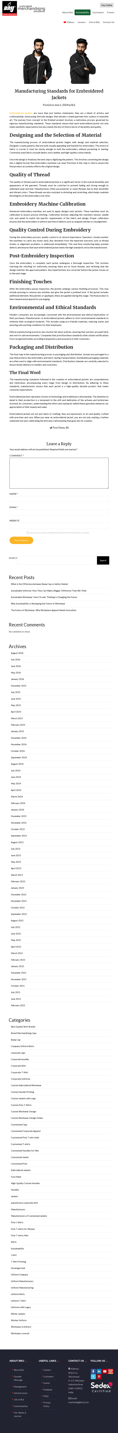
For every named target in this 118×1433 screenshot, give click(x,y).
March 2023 (17, 875)
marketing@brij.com (78, 1402)
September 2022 (19, 914)
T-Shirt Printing (18, 1261)
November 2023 (18, 822)
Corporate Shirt (18, 1065)
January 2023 (17, 888)
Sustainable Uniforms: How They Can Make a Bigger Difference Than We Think (48, 590)
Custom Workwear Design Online (27, 1118)
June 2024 (16, 777)
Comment (16, 455)
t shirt (14, 1255)
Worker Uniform (18, 1320)
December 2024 (18, 738)
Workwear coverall (20, 1333)
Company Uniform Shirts (22, 1046)
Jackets (14, 1196)
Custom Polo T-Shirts (21, 1105)
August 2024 (17, 764)
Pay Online (106, 5)
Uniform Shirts (18, 1294)
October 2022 (18, 907)
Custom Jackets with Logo (23, 1098)
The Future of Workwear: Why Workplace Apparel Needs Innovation (43, 610)
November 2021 (18, 979)
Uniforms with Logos (21, 1307)
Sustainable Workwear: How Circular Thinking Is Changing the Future (44, 597)
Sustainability (82, 12)
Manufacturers (18, 1209)
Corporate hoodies (20, 1059)
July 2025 (15, 692)
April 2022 (16, 946)
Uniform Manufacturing (22, 1287)
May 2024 (16, 783)
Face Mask (16, 1176)
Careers (82, 22)
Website (14, 520)
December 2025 (18, 685)
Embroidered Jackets (21, 1170)
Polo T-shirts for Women (23, 1229)
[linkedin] (99, 1371)
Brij (73, 104)
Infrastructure (20, 1393)
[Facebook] (93, 1371)
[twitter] (93, 1376)
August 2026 (17, 653)
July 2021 (15, 992)
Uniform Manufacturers (22, 1281)
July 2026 (15, 659)
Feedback (47, 1389)
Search (13, 558)
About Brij (67, 12)
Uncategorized (18, 1268)
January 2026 (17, 679)
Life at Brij (94, 22)
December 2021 (18, 972)
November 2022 (18, 901)
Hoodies (15, 1189)
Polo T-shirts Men (19, 1235)
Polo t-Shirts (17, 1222)
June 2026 (16, 666)
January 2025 (17, 731)
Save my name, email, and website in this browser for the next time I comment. (60, 533)
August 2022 (17, 920)
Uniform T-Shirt (18, 1300)
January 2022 (17, 966)
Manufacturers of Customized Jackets (29, 1216)
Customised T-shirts (20, 1144)
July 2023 (15, 848)
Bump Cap (15, 1039)
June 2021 (16, 999)
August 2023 (17, 842)
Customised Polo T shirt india (25, 1137)
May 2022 (16, 940)
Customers (98, 12)
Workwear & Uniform (21, 1326)
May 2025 (16, 705)
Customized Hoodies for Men (25, 1150)
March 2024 (17, 796)
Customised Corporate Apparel (26, 1131)
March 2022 (17, 953)
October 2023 (18, 829)
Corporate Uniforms (20, 1079)
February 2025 (18, 724)
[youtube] (104, 1371)
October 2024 (18, 751)
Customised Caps (19, 1124)
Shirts (14, 1242)
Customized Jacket (20, 1157)
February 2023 (18, 881)
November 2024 (18, 744)
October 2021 (18, 985)
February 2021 (18, 1005)
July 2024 (15, 770)
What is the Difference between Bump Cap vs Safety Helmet (39, 584)
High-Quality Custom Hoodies (25, 1183)
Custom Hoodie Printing (22, 1092)
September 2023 (19, 835)
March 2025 (17, 718)
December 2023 (18, 816)
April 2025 (16, 711)
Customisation (21, 1406)
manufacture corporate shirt (24, 1202)
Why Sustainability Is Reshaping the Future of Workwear (38, 603)
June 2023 (16, 855)
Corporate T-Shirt (19, 1072)
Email (13, 507)
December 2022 (18, 894)
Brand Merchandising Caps (24, 1033)
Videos (70, 22)
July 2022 (15, 927)
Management (20, 1386)
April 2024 (16, 790)
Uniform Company (19, 1274)
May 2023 (16, 862)
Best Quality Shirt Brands (23, 1026)
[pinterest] (99, 1376)
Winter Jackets (18, 1313)
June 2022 (16, 933)
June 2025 (16, 698)
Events (110, 12)
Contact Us (108, 22)
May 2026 (16, 672)
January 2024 (17, 809)
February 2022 (18, 959)
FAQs (46, 1396)
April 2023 (16, 868)
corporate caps (18, 1052)
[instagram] (110, 1371)
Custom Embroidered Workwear (26, 1085)
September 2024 (19, 757)
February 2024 (18, 803)
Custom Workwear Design (23, 1111)
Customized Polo (19, 1163)
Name (13, 493)
